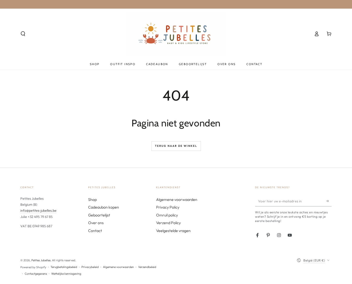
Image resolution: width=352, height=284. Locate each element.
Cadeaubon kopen (103, 207)
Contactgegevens (36, 273)
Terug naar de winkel (176, 146)
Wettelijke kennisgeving (66, 273)
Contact (95, 230)
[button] (23, 33)
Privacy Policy (167, 207)
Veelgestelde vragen (173, 230)
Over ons (96, 222)
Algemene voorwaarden (176, 199)
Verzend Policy (168, 222)
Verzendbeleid (147, 267)
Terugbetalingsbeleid (64, 267)
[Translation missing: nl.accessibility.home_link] (176, 33)
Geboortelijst (99, 215)
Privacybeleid (90, 267)
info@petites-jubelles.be (38, 210)
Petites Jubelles (41, 260)
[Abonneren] (329, 201)
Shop (92, 199)
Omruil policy (167, 215)
